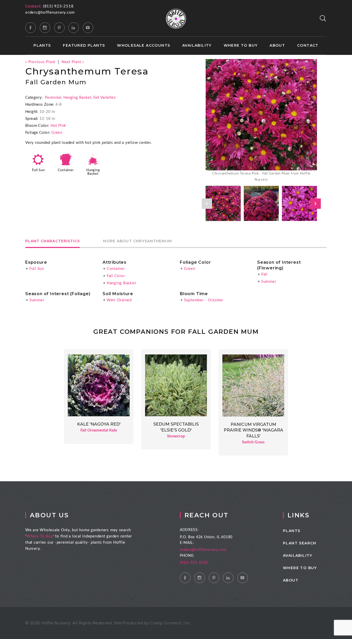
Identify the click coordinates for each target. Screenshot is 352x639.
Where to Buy (241, 45)
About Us (49, 515)
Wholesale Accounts (143, 45)
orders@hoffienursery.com (50, 12)
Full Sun (38, 170)
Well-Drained (119, 300)
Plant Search (299, 543)
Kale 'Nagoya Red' (99, 424)
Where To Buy (39, 536)
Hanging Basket (77, 97)
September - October (203, 300)
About (277, 45)
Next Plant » (73, 62)
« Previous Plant (40, 62)
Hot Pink (58, 126)
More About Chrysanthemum (137, 241)
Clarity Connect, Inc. (170, 622)
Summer (268, 282)
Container (66, 170)
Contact (308, 45)
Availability (197, 45)
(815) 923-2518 (58, 6)
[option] (261, 121)
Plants (42, 45)
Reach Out (207, 515)
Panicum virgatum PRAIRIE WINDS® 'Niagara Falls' (253, 430)
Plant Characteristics (52, 241)
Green (56, 133)
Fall (264, 274)
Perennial (53, 97)
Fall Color (116, 276)
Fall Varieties (104, 97)
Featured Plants (84, 45)
